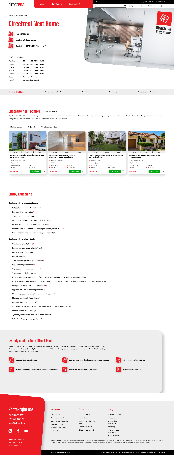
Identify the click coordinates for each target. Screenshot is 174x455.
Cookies (117, 452)
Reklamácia (161, 452)
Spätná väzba (55, 431)
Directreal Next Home (16, 92)
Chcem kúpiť (55, 415)
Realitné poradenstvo (116, 415)
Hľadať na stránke (114, 436)
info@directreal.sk (19, 423)
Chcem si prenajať (57, 418)
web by (71, 452)
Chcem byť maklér (85, 427)
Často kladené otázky (58, 428)
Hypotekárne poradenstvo (112, 422)
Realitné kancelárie (21, 15)
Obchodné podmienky (148, 452)
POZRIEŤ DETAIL (35, 171)
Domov (11, 15)
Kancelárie (83, 418)
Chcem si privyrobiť (86, 430)
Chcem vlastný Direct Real (87, 422)
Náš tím (85, 92)
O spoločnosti (84, 415)
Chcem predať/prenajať (59, 421)
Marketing (111, 427)
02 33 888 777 (16, 415)
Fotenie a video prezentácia (113, 431)
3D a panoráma (113, 418)
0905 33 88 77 (16, 419)
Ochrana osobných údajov (130, 452)
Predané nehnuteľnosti (146, 92)
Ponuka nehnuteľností (53, 92)
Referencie (113, 92)
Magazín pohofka (57, 424)
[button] (165, 127)
